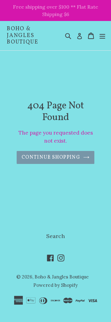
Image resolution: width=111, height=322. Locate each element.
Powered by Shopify (55, 285)
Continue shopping (51, 157)
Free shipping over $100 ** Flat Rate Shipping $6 (55, 10)
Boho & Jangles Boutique (22, 36)
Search (55, 236)
